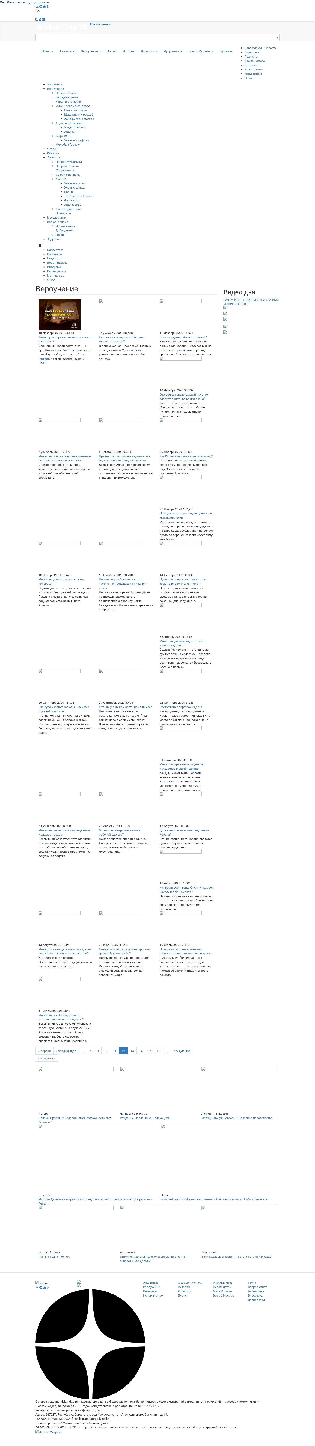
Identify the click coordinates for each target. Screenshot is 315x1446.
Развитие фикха (75, 110)
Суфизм (61, 136)
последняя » (47, 1058)
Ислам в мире (65, 226)
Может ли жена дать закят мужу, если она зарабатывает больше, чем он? (65, 951)
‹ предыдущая (66, 1051)
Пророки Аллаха (67, 166)
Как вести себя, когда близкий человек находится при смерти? (186, 889)
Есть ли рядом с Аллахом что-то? (183, 337)
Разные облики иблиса (54, 1256)
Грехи (60, 234)
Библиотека (252, 48)
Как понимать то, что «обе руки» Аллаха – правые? (122, 339)
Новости (47, 51)
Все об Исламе (200, 51)
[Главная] (62, 27)
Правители (63, 213)
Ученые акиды (74, 183)
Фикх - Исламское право (73, 106)
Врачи (68, 191)
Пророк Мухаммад (69, 161)
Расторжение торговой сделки (181, 707)
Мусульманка (173, 51)
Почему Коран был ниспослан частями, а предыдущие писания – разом (123, 583)
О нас (248, 78)
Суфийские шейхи (68, 174)
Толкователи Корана (78, 196)
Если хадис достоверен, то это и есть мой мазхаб (236, 1256)
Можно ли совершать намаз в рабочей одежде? (120, 832)
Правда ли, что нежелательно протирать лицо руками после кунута (186, 951)
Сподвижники (65, 170)
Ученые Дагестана (69, 209)
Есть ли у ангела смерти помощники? (125, 707)
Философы (72, 200)
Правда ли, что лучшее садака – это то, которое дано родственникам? (124, 458)
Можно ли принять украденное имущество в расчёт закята (181, 766)
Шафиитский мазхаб (78, 114)
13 (132, 1051)
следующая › (183, 1051)
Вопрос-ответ (257, 1287)
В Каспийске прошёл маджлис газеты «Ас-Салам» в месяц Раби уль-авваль (214, 1199)
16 (158, 1051)
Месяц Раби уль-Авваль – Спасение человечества (236, 1118)
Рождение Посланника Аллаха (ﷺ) (144, 1118)
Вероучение (90, 51)
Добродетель (65, 230)
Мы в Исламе (222, 1291)
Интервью (251, 65)
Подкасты (251, 56)
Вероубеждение (67, 97)
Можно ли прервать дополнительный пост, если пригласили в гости (65, 458)
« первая (44, 1051)
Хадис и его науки (68, 123)
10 (106, 1051)
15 (150, 1051)
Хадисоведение (75, 127)
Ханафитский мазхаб (79, 118)
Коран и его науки (68, 101)
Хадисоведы (73, 204)
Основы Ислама (67, 93)
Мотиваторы (253, 73)
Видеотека (251, 52)
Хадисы (69, 131)
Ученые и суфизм (76, 140)
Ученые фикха (74, 187)
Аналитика (67, 51)
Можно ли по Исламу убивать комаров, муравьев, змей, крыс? (61, 1017)
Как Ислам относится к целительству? (186, 456)
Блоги (182, 1295)
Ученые (61, 179)
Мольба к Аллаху (68, 144)
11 (114, 1051)
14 (141, 1051)
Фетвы (111, 51)
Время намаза (100, 24)
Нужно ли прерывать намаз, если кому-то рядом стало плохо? (183, 581)
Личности (148, 51)
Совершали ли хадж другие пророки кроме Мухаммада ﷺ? (124, 951)
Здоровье (226, 51)
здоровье (189, 460)
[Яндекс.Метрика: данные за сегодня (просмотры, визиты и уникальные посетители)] (48, 1432)
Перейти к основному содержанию (24, 2)
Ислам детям (253, 69)
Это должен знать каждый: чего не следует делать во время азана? (184, 396)
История (129, 51)
